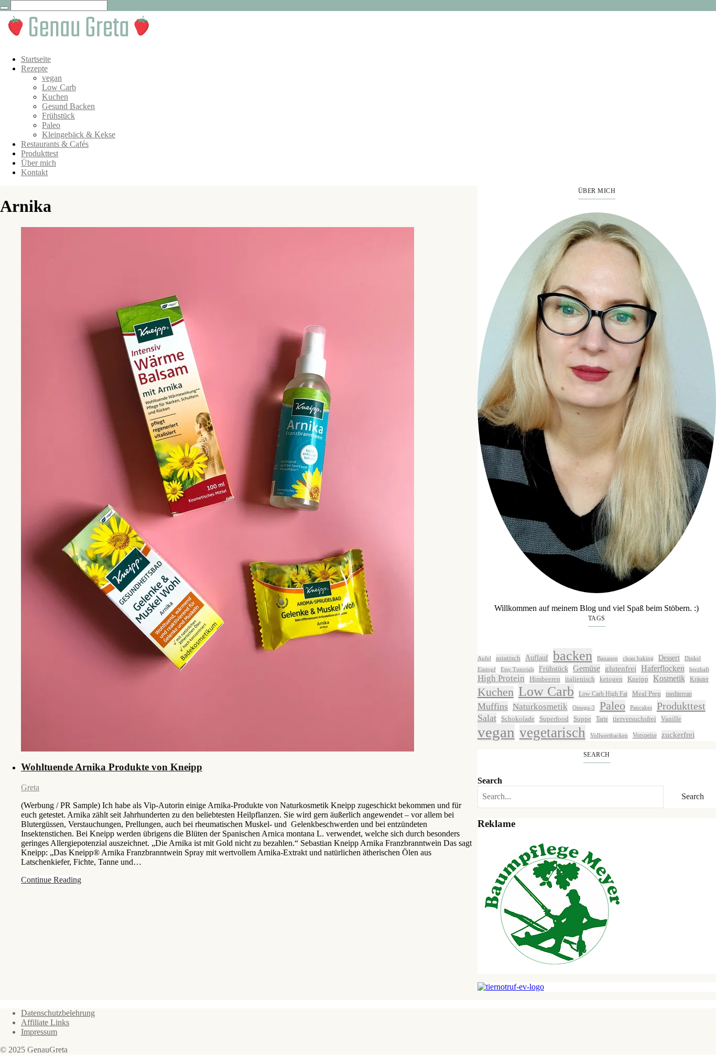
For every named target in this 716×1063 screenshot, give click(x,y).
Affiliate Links (45, 1022)
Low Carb (59, 87)
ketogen (611, 679)
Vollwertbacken (609, 735)
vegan (52, 77)
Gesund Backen (68, 106)
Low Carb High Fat (603, 693)
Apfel (484, 658)
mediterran (679, 693)
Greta (30, 787)
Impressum (39, 1031)
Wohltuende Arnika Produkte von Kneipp (111, 766)
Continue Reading (51, 879)
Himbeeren (544, 679)
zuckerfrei (678, 734)
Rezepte (34, 68)
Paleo (51, 125)
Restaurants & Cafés (55, 143)
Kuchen (55, 96)
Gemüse (586, 668)
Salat (487, 718)
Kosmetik (669, 678)
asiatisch (508, 658)
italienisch (580, 679)
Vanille (671, 719)
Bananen (607, 658)
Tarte (602, 719)
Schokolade (518, 719)
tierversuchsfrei (634, 719)
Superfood (554, 719)
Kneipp (637, 679)
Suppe (582, 719)
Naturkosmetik (540, 707)
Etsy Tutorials (517, 669)
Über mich (38, 162)
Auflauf (536, 657)
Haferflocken (663, 668)
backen (572, 655)
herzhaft (699, 669)
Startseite (36, 59)
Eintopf (487, 669)
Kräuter (699, 679)
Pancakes (641, 708)
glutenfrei (620, 668)
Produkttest (39, 153)
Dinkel (693, 658)
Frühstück (58, 115)
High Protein (501, 678)
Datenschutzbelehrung (58, 1012)
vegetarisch (552, 732)
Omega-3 (583, 708)
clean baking (638, 658)
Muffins (493, 706)
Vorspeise (645, 735)
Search (490, 780)
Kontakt (34, 172)
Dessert (669, 657)
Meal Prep (646, 693)
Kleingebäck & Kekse (78, 134)
